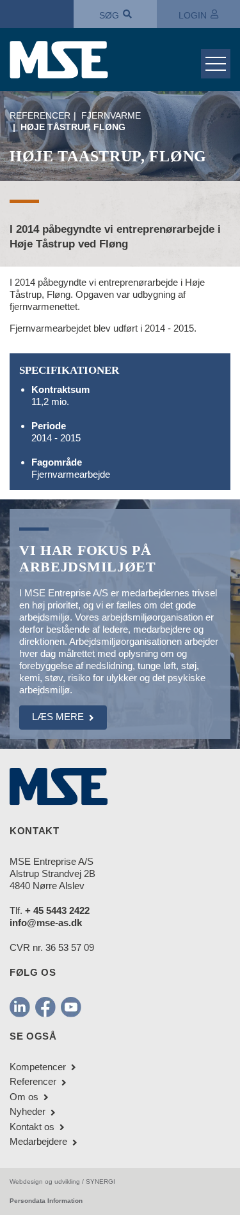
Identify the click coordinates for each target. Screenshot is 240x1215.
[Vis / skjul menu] (215, 63)
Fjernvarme (111, 115)
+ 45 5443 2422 (57, 910)
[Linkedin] (20, 1006)
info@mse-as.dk (46, 922)
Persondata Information (46, 1200)
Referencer (40, 115)
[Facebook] (45, 1006)
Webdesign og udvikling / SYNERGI (62, 1181)
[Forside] (101, 59)
